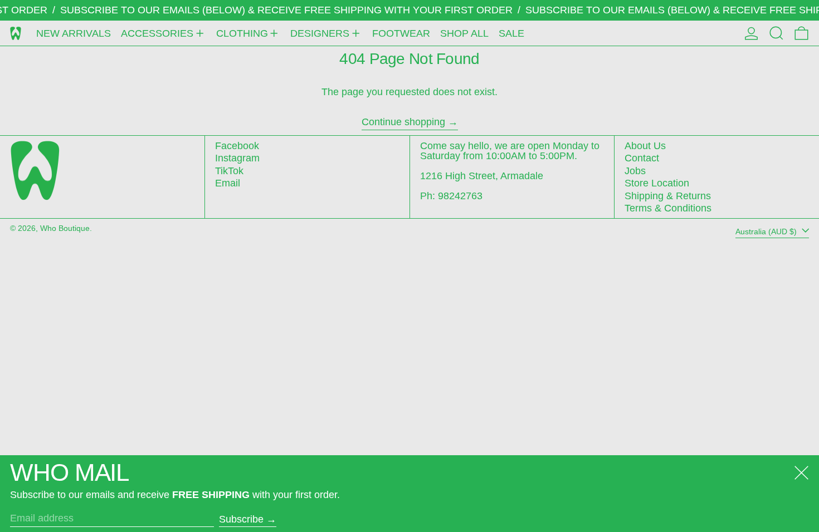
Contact (642, 158)
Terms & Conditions (668, 208)
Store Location (657, 183)
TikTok (229, 171)
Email (227, 183)
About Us (645, 145)
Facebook (237, 146)
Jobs (635, 170)
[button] (776, 33)
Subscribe (241, 519)
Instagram (237, 158)
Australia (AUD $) (767, 230)
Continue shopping (403, 122)
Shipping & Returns (668, 195)
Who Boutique (65, 228)
